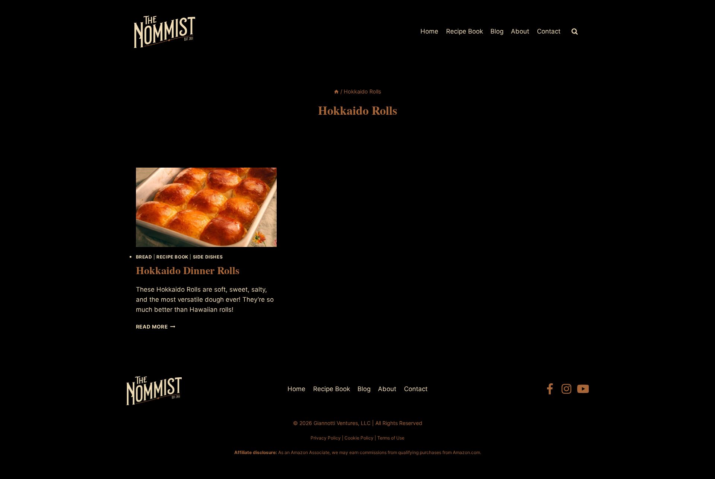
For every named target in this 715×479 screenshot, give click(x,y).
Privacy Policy (326, 438)
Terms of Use (390, 438)
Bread (144, 257)
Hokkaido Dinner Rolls (187, 270)
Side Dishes (208, 257)
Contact (548, 31)
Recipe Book (464, 31)
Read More (156, 327)
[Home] (336, 91)
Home (429, 31)
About (520, 31)
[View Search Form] (574, 31)
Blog (496, 31)
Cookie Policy (359, 438)
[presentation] (206, 207)
